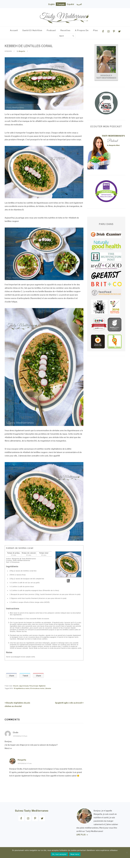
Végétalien (42, 686)
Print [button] (68, 582)
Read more (74, 854)
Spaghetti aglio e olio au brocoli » (69, 703)
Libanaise (48, 688)
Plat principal (33, 686)
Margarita (22, 760)
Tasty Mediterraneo (65, 16)
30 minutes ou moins (37, 688)
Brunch (15, 686)
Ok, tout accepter (59, 854)
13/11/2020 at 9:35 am (20, 736)
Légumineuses (24, 686)
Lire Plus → (82, 834)
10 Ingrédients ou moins (22, 688)
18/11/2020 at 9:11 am (25, 763)
